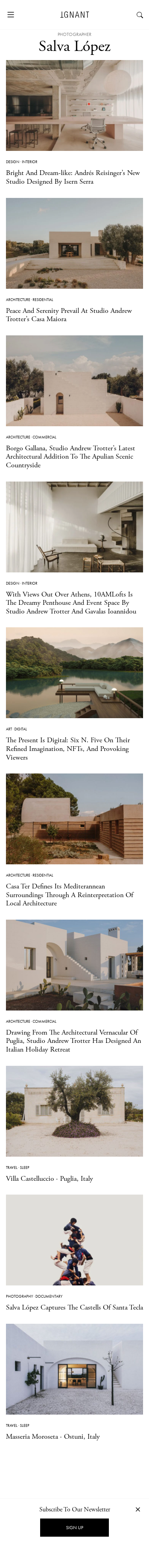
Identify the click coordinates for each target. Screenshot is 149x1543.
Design (12, 161)
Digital (20, 729)
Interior (29, 161)
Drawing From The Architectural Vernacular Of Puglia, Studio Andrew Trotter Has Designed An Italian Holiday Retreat (73, 1041)
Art (9, 729)
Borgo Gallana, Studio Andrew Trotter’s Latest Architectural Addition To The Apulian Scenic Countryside (70, 457)
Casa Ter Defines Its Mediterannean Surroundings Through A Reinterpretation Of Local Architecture (69, 895)
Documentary (48, 1296)
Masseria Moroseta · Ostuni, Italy (53, 1436)
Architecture (18, 299)
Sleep (24, 1167)
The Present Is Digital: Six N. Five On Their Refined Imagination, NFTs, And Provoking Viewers (68, 749)
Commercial (44, 437)
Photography (19, 1296)
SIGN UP (74, 1527)
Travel (11, 1167)
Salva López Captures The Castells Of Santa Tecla (74, 1307)
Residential (43, 299)
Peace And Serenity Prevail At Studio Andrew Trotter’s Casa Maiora (69, 315)
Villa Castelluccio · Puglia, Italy (49, 1178)
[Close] (138, 1509)
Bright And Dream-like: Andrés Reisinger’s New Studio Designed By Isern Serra (73, 177)
